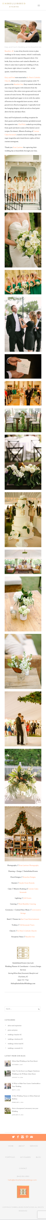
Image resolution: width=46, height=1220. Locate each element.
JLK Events (27, 898)
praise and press (13, 1030)
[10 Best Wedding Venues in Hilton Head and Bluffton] (8, 1098)
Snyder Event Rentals (26, 883)
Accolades (25, 1157)
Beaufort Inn (18, 84)
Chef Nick (22, 124)
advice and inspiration (14, 1026)
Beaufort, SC (9, 51)
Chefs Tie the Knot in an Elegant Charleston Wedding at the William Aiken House (26, 1072)
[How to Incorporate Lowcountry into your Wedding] (8, 1111)
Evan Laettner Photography (29, 865)
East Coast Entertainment (30, 919)
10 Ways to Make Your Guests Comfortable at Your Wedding (26, 1084)
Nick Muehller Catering (27, 904)
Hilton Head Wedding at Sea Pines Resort (25, 1061)
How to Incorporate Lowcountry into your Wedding (25, 1109)
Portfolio (10, 1157)
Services (34, 1146)
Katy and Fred (10, 77)
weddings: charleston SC (15, 1039)
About (22, 1146)
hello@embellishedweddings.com (22, 1180)
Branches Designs (29, 877)
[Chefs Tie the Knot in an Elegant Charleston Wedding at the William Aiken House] (8, 1073)
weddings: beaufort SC (15, 1035)
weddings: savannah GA (15, 1048)
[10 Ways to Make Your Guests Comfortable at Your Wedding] (8, 1086)
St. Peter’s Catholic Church (27, 931)
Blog (38, 1157)
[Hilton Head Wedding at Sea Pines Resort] (8, 1063)
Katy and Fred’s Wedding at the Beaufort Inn (23, 47)
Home (10, 1146)
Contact (23, 1168)
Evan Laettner (18, 147)
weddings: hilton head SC (15, 1044)
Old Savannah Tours (27, 925)
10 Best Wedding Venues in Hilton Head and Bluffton (26, 1097)
